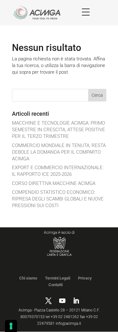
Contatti (55, 284)
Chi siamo (28, 278)
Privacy (85, 278)
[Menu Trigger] (85, 12)
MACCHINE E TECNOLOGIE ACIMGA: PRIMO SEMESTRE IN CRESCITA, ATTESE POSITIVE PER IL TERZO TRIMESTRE (58, 129)
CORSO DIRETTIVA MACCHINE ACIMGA (53, 183)
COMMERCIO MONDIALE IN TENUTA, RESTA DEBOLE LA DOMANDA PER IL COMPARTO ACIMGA (59, 152)
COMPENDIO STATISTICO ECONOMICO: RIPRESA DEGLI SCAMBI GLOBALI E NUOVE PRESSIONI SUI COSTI (58, 198)
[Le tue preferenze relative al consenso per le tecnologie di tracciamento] (11, 326)
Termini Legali (57, 278)
